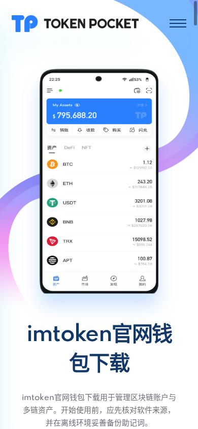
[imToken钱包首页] (75, 23)
